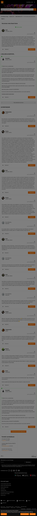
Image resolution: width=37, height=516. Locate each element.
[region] (18, 512)
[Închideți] (35, 511)
